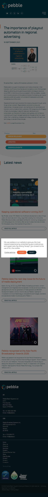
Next (34, 133)
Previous (6, 133)
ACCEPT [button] (21, 252)
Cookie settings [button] (9, 252)
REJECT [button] (31, 252)
